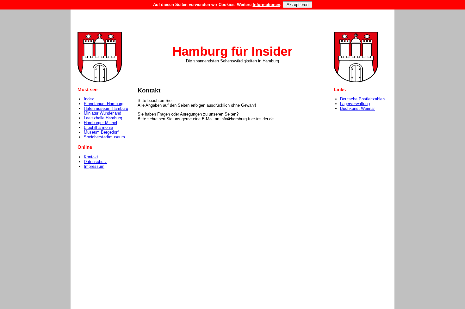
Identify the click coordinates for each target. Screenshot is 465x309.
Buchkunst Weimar (357, 108)
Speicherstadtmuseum (104, 137)
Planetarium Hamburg (103, 103)
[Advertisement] (232, 14)
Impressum (94, 166)
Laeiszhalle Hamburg (103, 118)
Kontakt (91, 156)
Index (89, 99)
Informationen (266, 4)
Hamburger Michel (100, 122)
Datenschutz (95, 161)
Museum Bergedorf (101, 132)
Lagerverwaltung (355, 103)
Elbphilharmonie (98, 127)
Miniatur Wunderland (102, 113)
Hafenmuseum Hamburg (106, 108)
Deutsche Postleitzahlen (362, 99)
